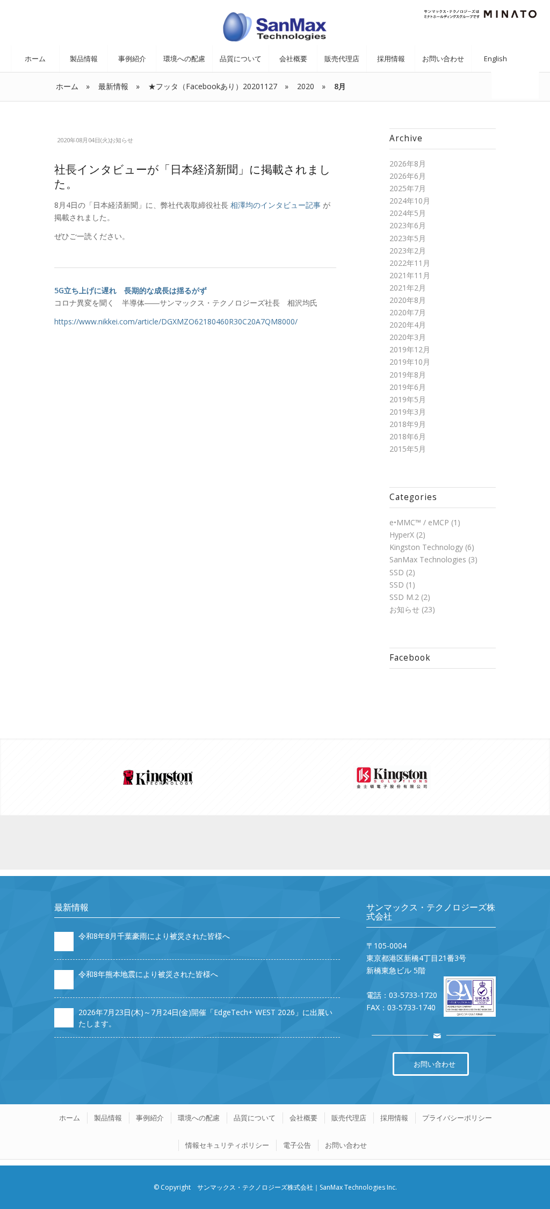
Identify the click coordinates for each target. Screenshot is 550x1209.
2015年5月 (407, 449)
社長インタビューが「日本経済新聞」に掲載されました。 (192, 176)
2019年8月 (407, 375)
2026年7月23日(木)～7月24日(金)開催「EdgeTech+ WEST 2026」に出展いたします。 (205, 1017)
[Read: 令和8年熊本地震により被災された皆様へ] (64, 979)
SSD (396, 572)
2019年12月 (409, 349)
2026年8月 (407, 163)
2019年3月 (407, 412)
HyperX (401, 535)
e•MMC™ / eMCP (419, 522)
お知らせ (121, 140)
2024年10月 (409, 201)
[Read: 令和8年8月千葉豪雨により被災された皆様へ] (64, 941)
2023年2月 (407, 250)
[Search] (515, 85)
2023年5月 (407, 238)
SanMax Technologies (427, 559)
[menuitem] (35, 58)
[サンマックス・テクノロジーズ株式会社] (275, 26)
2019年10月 (409, 362)
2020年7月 (407, 312)
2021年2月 (407, 288)
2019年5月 (407, 399)
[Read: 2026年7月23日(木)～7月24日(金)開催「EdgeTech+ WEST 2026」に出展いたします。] (64, 1017)
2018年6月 (407, 436)
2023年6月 (407, 225)
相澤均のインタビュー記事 (275, 205)
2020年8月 (407, 300)
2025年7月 (407, 188)
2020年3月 (407, 337)
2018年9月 (407, 424)
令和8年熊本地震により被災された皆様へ (148, 974)
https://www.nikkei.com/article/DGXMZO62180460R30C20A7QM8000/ (176, 321)
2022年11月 (409, 263)
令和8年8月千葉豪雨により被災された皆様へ (154, 936)
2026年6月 (407, 176)
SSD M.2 (404, 597)
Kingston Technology (426, 547)
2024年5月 (407, 213)
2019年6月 (407, 387)
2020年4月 (407, 325)
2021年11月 (409, 275)
